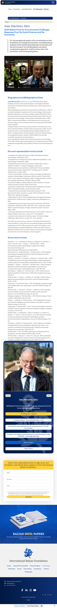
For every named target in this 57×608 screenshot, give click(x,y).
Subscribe (29, 497)
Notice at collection (20, 606)
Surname (9, 479)
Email (8, 485)
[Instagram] (30, 590)
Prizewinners (16, 9)
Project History (28, 448)
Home (10, 9)
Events (19, 569)
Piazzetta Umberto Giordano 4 (13, 581)
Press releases (28, 569)
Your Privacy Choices (33, 606)
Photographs (28, 572)
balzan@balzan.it (10, 583)
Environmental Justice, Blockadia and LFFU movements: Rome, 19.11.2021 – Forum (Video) (28, 427)
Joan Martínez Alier (27, 9)
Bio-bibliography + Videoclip (28, 414)
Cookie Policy (32, 597)
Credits (28, 600)
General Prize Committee (20, 566)
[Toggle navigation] (52, 2)
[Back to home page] (3, 2)
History (9, 566)
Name (8, 472)
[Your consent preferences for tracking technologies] (54, 605)
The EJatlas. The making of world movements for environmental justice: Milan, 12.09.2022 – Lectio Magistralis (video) (28, 435)
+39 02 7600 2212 (10, 585)
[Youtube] (34, 590)
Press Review (37, 569)
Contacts (46, 569)
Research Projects (35, 566)
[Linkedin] (26, 590)
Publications (11, 569)
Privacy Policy (25, 597)
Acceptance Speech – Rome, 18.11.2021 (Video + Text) (28, 420)
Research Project (28, 442)
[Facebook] (22, 590)
